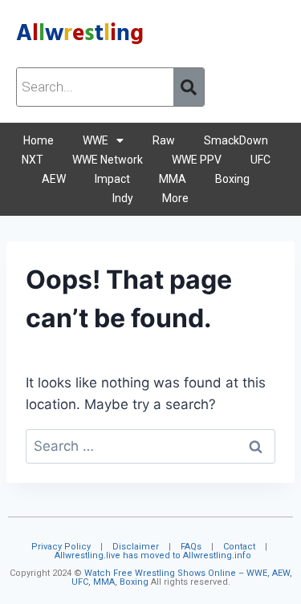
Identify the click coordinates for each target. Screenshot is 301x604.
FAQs (191, 546)
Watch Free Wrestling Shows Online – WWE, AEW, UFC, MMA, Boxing (181, 577)
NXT (32, 159)
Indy (122, 198)
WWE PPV (197, 159)
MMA (172, 178)
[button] (103, 140)
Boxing (232, 178)
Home (38, 140)
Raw (164, 140)
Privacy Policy (61, 546)
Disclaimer (135, 546)
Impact (112, 178)
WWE (95, 140)
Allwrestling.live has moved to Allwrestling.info (153, 555)
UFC (260, 159)
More (175, 198)
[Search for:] (150, 446)
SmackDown (236, 140)
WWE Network (107, 159)
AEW (54, 178)
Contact (239, 546)
